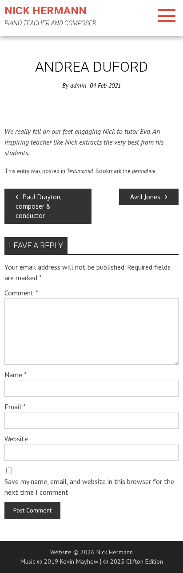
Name (15, 374)
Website (16, 438)
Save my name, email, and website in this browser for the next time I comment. (89, 486)
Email (15, 406)
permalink (143, 171)
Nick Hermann (45, 10)
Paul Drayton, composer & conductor (39, 206)
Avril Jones (145, 197)
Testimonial (80, 171)
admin (78, 85)
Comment (21, 292)
